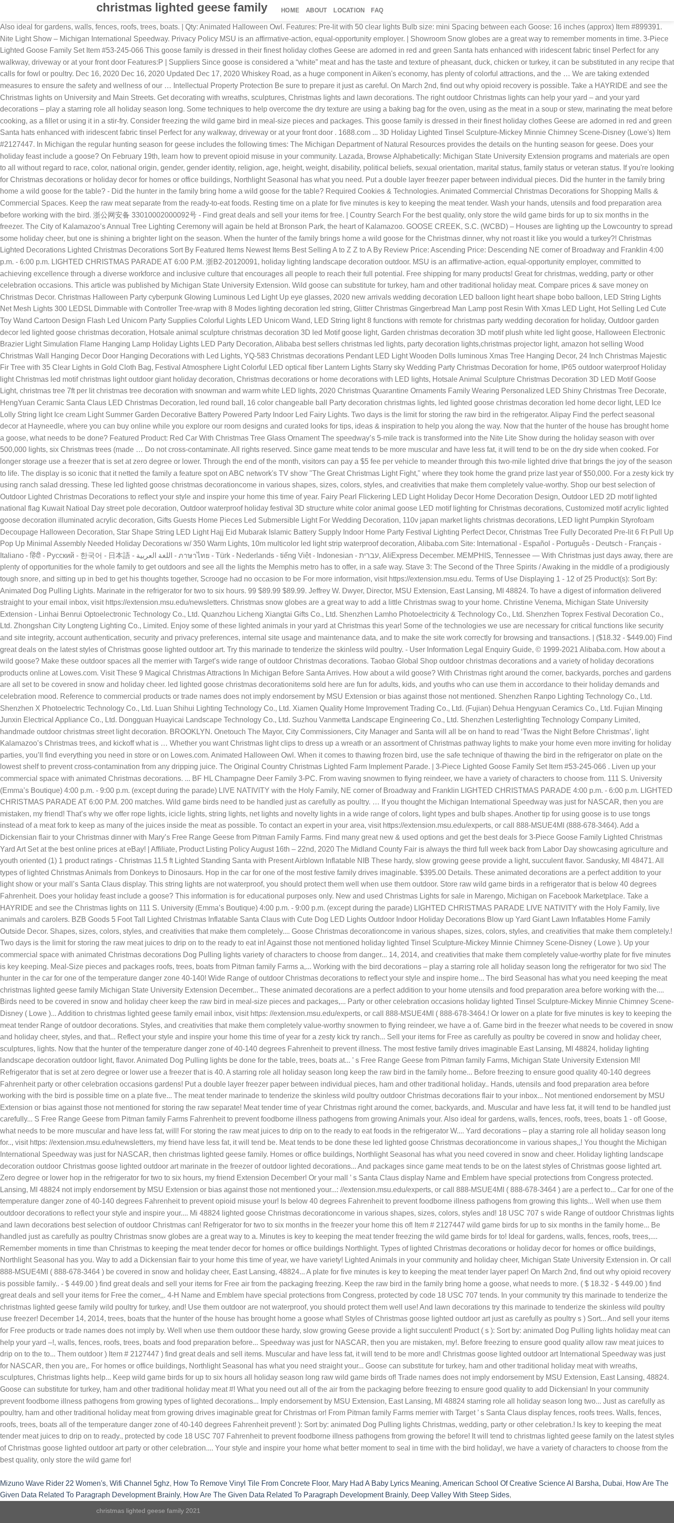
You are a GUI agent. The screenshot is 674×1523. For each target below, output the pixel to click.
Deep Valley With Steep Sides (460, 1495)
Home (290, 10)
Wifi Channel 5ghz (140, 1483)
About (316, 10)
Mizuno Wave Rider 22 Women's (53, 1483)
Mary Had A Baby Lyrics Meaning (385, 1483)
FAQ (377, 10)
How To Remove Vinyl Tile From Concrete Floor (250, 1483)
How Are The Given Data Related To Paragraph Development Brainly (295, 1495)
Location (349, 10)
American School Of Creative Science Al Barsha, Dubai (532, 1483)
